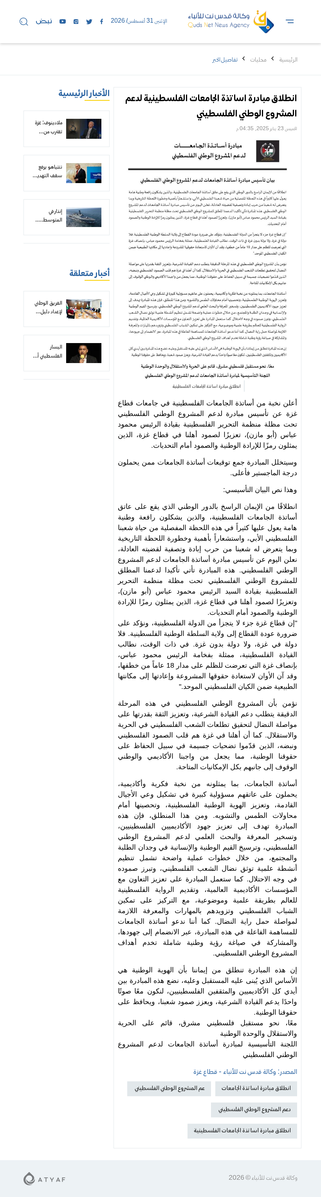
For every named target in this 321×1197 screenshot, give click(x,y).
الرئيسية (288, 60)
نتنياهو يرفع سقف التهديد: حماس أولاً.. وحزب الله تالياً (47, 180)
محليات (258, 60)
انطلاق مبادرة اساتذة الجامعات (256, 1088)
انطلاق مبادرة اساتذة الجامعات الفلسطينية (242, 1130)
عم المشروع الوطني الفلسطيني (169, 1088)
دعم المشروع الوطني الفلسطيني (254, 1109)
